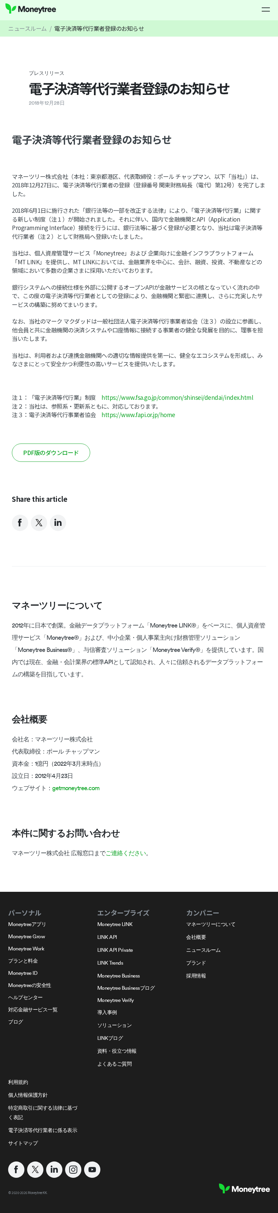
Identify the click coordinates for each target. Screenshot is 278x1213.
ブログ (15, 1022)
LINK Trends (110, 963)
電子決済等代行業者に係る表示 (42, 1130)
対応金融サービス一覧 (32, 1009)
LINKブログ (110, 1038)
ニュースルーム (27, 28)
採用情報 (196, 975)
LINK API (107, 937)
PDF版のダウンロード (51, 452)
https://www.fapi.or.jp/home (138, 414)
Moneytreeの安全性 (29, 985)
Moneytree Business (118, 975)
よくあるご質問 (114, 1064)
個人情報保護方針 (27, 1095)
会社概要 (196, 937)
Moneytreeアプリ (27, 924)
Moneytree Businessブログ (126, 988)
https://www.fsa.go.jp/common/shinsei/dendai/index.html (177, 397)
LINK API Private (115, 950)
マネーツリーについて (210, 924)
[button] (265, 9)
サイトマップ (23, 1143)
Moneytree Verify (115, 1000)
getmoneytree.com (75, 788)
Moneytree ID (22, 973)
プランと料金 (23, 961)
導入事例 (107, 1012)
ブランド (196, 963)
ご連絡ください (125, 853)
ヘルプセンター (25, 997)
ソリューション (114, 1025)
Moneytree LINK (115, 924)
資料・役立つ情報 (117, 1051)
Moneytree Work (26, 948)
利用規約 (18, 1082)
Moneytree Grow (26, 936)
